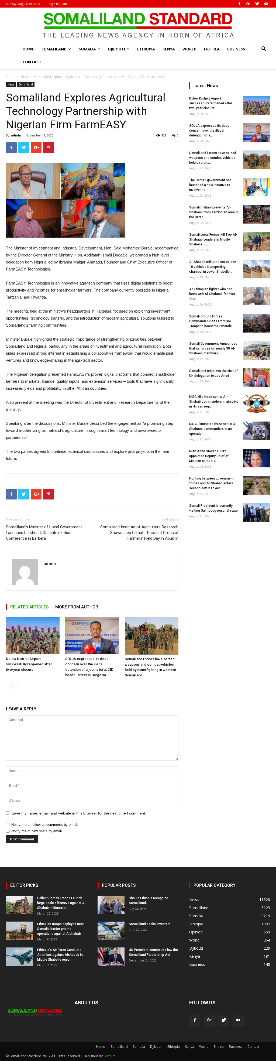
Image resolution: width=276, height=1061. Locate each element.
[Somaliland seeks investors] (111, 931)
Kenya (169, 49)
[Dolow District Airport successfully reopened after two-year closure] (33, 635)
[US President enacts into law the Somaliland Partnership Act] (111, 956)
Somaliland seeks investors (150, 924)
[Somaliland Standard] (138, 25)
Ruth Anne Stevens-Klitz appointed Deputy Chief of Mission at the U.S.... (209, 456)
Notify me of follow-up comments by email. (44, 825)
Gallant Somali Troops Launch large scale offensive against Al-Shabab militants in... (62, 903)
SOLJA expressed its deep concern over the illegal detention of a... (209, 130)
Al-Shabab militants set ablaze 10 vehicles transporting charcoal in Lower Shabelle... (212, 266)
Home (28, 49)
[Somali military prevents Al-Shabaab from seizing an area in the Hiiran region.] (256, 214)
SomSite (110, 1056)
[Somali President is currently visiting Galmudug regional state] (256, 512)
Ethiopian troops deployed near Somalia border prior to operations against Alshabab (60, 929)
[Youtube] (266, 4)
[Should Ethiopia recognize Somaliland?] (111, 905)
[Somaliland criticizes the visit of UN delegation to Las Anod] (256, 377)
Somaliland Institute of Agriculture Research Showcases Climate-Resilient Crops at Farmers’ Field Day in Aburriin (139, 533)
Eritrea (212, 49)
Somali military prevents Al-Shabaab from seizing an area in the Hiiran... (213, 212)
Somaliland (54, 49)
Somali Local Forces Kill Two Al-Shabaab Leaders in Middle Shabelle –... (213, 239)
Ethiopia (146, 49)
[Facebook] (239, 4)
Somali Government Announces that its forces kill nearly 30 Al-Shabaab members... (213, 348)
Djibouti (116, 49)
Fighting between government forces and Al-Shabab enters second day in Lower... (211, 483)
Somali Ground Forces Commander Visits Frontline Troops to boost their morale (210, 321)
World (189, 49)
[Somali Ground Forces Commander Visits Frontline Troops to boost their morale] (256, 323)
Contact (32, 61)
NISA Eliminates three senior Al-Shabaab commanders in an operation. (213, 429)
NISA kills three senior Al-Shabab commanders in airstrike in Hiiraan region (213, 401)
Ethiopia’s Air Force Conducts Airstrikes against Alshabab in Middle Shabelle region (60, 954)
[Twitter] (257, 4)
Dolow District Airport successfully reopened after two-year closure (29, 664)
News (24, 76)
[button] (263, 49)
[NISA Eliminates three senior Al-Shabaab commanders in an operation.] (256, 431)
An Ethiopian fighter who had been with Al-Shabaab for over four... (212, 294)
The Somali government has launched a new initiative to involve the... (210, 185)
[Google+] (248, 4)
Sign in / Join (58, 4)
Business (236, 49)
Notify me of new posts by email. (37, 831)
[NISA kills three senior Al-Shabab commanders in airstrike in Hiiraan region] (256, 403)
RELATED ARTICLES (29, 607)
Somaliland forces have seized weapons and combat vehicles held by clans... (212, 158)
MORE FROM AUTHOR (76, 607)
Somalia (87, 49)
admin (16, 135)
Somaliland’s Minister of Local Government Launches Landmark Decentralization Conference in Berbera (44, 533)
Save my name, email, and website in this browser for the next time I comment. (79, 813)
